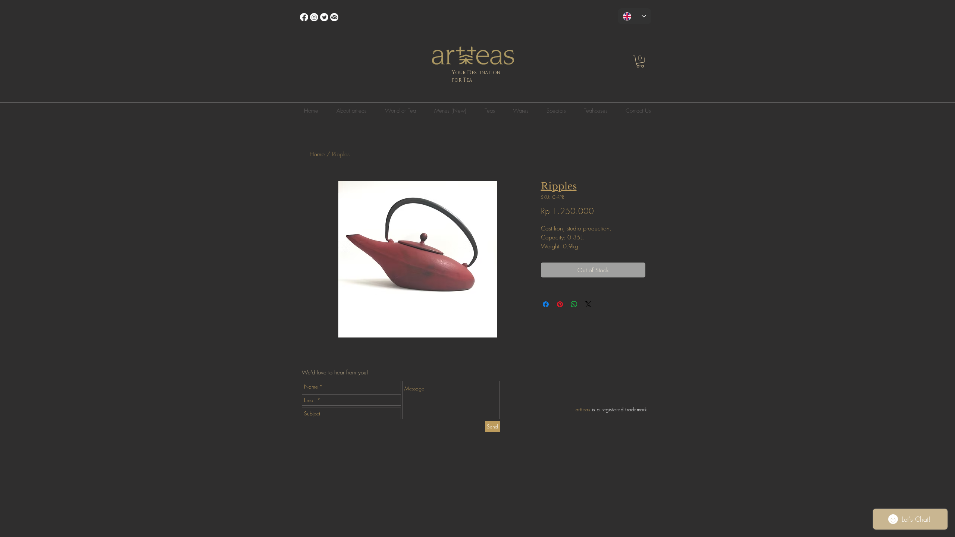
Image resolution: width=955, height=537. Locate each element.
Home (317, 154)
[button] (640, 61)
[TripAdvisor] (334, 17)
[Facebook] (304, 17)
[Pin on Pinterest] (559, 304)
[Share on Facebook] (545, 304)
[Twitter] (324, 17)
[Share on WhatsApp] (574, 304)
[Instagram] (314, 17)
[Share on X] (588, 304)
